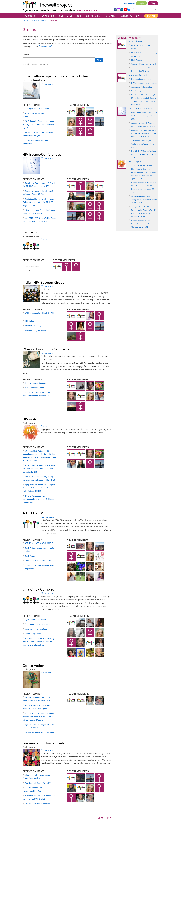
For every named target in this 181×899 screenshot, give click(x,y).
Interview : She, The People (35, 330)
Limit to (26, 55)
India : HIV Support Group (44, 282)
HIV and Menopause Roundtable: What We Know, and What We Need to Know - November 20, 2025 (39, 468)
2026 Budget (29, 321)
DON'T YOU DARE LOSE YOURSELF (39, 543)
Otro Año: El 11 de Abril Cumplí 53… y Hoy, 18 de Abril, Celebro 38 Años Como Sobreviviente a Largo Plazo (38, 641)
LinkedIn (121, 10)
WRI (79, 15)
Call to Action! (34, 666)
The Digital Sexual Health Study (37, 108)
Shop (153, 3)
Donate (151, 16)
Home (25, 20)
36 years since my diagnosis (35, 383)
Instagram (118, 10)
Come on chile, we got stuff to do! (38, 560)
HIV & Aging (33, 419)
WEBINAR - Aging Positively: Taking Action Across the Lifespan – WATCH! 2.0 (144, 199)
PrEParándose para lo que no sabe (38, 624)
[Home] (60, 4)
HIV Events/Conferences (42, 154)
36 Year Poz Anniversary (34, 387)
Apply (99, 60)
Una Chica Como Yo (38, 589)
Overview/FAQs (46, 46)
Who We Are (31, 15)
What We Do (48, 15)
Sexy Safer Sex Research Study (37, 803)
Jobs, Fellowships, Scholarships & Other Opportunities (55, 78)
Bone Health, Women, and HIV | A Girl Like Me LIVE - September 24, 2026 (144, 116)
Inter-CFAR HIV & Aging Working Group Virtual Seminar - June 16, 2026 (143, 154)
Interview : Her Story (33, 325)
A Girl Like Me (65, 15)
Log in (141, 3)
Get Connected (39, 20)
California (30, 232)
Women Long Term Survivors (46, 349)
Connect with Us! (130, 15)
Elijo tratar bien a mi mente (35, 619)
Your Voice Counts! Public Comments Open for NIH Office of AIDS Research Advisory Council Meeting (38, 716)
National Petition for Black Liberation (39, 732)
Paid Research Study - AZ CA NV (38, 783)
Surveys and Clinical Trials (43, 743)
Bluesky (128, 10)
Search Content (156, 9)
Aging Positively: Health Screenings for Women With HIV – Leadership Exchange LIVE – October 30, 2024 (39, 487)
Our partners (93, 15)
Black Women (30, 556)
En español (110, 15)
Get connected (129, 3)
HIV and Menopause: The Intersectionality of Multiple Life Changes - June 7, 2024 (39, 499)
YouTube (125, 10)
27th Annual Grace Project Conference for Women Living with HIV (142, 144)
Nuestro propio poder (33, 633)
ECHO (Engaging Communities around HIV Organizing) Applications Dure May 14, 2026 (38, 124)
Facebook (115, 10)
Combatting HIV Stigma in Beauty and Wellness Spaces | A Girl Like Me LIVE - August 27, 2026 (38, 202)
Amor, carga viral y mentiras (36, 629)
